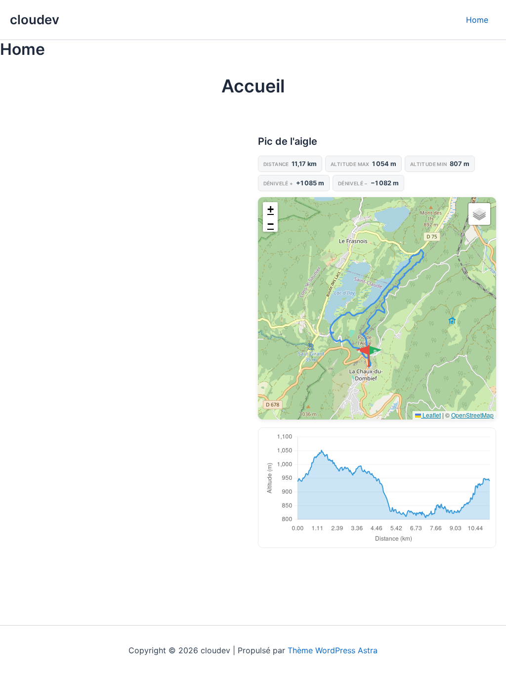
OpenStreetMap (472, 415)
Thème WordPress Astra (333, 650)
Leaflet (431, 415)
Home (477, 20)
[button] (376, 356)
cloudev (34, 19)
